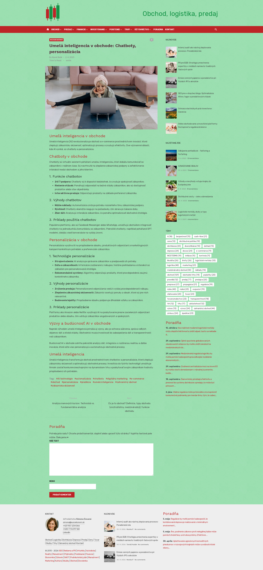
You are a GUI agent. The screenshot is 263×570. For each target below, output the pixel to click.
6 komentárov (193, 201)
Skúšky (66, 561)
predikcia (86, 382)
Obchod (55, 29)
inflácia (190, 256)
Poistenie (114, 29)
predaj (186, 280)
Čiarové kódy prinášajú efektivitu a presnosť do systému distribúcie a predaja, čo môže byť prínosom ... (190, 382)
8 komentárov (192, 189)
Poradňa (158, 29)
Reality (48, 554)
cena (171, 241)
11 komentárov (193, 170)
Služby (49, 543)
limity (186, 260)
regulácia (207, 284)
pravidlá (172, 280)
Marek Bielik (57, 57)
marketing (189, 265)
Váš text (54, 441)
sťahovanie (174, 294)
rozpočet (199, 289)
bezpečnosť (183, 236)
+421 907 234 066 (71, 526)
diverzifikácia (192, 246)
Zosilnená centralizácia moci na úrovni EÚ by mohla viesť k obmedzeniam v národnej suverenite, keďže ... (192, 369)
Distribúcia (67, 540)
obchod (56, 382)
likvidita (172, 260)
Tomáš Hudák (132, 544)
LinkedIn (66, 532)
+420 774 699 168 (71, 529)
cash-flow (200, 236)
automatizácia (83, 378)
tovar (189, 294)
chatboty (99, 378)
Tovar (96, 540)
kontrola (204, 256)
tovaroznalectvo (177, 299)
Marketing (49, 561)
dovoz (187, 251)
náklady (200, 270)
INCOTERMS (174, 256)
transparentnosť (199, 299)
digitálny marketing (117, 378)
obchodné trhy (191, 275)
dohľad (209, 246)
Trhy (127, 29)
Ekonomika (50, 557)
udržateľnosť (196, 304)
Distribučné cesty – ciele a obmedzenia (195, 196)
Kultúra (58, 561)
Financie (81, 29)
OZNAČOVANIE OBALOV (188, 166)
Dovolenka (83, 561)
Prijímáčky (69, 554)
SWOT (66, 557)
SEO (60, 551)
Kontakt (169, 29)
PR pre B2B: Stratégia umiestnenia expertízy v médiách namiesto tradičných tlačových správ (196, 66)
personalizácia (70, 382)
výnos (171, 308)
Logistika (57, 540)
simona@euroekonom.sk (74, 522)
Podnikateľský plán (78, 557)
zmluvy (172, 313)
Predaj (68, 29)
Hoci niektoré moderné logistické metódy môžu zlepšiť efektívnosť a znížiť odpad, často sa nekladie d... (191, 331)
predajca (201, 280)
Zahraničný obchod (66, 543)
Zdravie (59, 557)
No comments (140, 529)
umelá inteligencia (103, 382)
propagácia (190, 284)
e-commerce (137, 378)
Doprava (76, 540)
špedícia (187, 313)
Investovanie (97, 29)
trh (170, 304)
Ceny (90, 540)
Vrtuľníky (81, 551)
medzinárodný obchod (179, 270)
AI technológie (65, 378)
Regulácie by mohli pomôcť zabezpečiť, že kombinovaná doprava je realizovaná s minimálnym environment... (185, 522)
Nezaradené (56, 40)
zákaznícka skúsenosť (63, 385)
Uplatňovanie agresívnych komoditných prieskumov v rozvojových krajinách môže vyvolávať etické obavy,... (189, 544)
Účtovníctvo (142, 29)
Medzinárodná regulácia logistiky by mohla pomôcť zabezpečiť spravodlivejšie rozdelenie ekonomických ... (189, 356)
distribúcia (174, 246)
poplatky (209, 275)
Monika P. (130, 529)
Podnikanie (80, 554)
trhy (181, 304)
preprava (173, 284)
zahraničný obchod (127, 382)
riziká (184, 289)
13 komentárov (193, 158)
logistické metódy (205, 260)
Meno (52, 481)
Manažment (58, 554)
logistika (173, 265)
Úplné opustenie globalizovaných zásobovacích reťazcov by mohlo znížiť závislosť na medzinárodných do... (188, 344)
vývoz (185, 308)
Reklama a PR (70, 551)
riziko (171, 289)
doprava (173, 251)
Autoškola (90, 551)
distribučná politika (189, 241)
